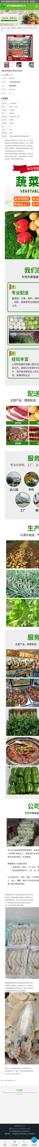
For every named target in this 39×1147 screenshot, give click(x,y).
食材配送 (19, 28)
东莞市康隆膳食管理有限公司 (16, 1131)
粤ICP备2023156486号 (25, 1128)
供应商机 (13, 28)
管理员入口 (26, 1133)
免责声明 (20, 1133)
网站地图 (31, 1133)
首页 (8, 28)
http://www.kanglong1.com (8, 1080)
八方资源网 (14, 1133)
